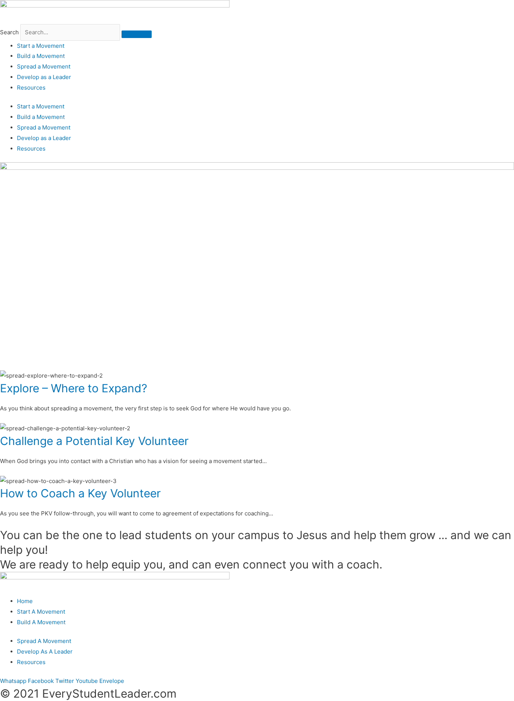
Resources (31, 87)
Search (9, 32)
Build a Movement (41, 55)
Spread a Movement (43, 66)
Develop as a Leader (44, 77)
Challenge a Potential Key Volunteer (94, 441)
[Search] (137, 34)
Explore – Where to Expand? (73, 388)
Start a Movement (40, 45)
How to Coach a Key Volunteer (80, 493)
